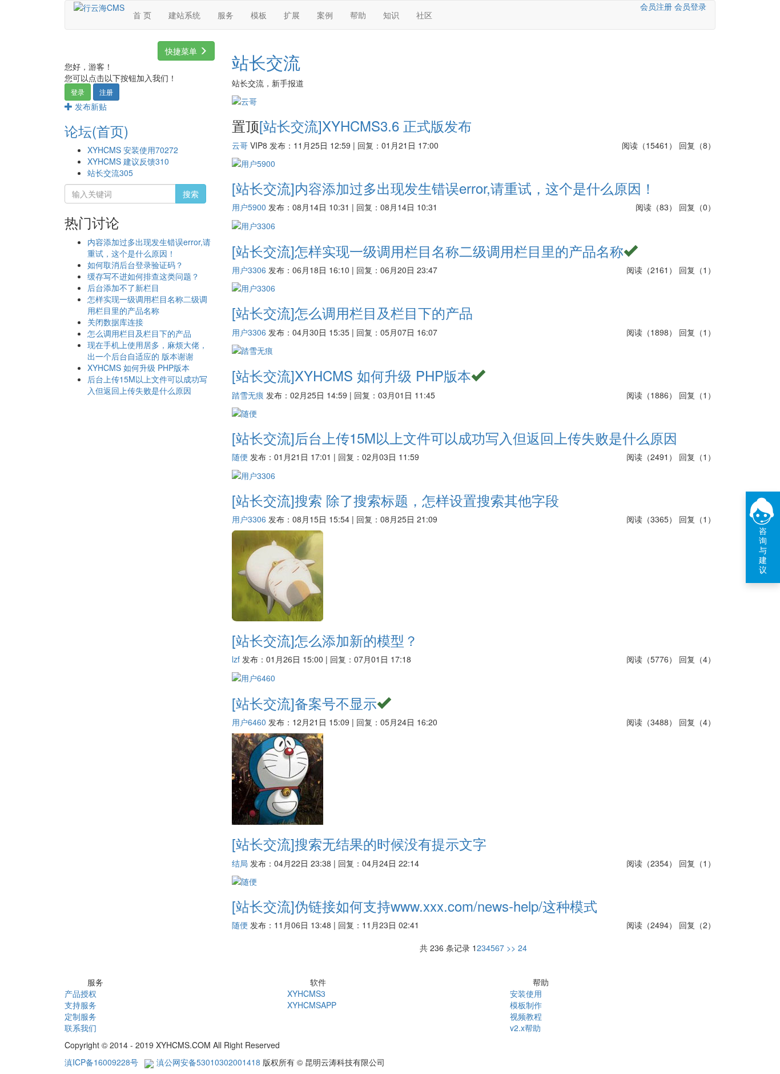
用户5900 (249, 207)
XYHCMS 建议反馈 (128, 161)
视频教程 (526, 1016)
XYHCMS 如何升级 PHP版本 (138, 367)
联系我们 (81, 1027)
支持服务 (81, 1005)
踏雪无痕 (248, 395)
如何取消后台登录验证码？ (135, 264)
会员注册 (656, 6)
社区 (424, 15)
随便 (240, 456)
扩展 (292, 15)
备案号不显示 (336, 703)
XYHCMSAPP (311, 1005)
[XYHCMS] (99, 6)
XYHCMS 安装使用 (132, 149)
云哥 (240, 145)
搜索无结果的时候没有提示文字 (391, 843)
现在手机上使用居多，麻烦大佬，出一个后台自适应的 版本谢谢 (147, 350)
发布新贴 (90, 106)
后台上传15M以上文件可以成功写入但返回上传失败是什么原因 (147, 384)
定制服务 (81, 1016)
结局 (240, 863)
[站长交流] (290, 125)
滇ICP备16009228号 (101, 1062)
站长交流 (110, 172)
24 (522, 947)
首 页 (142, 15)
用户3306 (249, 270)
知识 (391, 15)
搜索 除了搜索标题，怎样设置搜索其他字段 (427, 500)
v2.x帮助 (525, 1027)
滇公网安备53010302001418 (208, 1062)
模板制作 (526, 1005)
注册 (106, 92)
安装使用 (526, 993)
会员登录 (690, 6)
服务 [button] (226, 15)
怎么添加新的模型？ (356, 640)
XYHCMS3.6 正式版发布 (397, 125)
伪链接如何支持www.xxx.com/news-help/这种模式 (446, 906)
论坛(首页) (96, 131)
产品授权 (81, 993)
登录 (78, 92)
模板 (259, 15)
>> (511, 947)
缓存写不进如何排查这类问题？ (143, 276)
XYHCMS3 (306, 993)
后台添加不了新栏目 (123, 287)
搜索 (191, 193)
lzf (236, 659)
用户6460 (249, 722)
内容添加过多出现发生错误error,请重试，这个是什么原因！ (149, 247)
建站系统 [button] (184, 15)
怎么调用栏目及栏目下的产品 (139, 333)
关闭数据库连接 (115, 322)
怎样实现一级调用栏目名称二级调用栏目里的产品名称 (147, 304)
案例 (325, 15)
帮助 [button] (358, 15)
